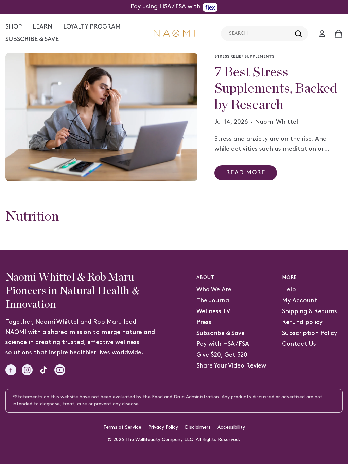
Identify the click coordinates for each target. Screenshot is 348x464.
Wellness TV (213, 311)
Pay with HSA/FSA (222, 344)
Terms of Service (122, 427)
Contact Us (299, 344)
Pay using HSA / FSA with (165, 7)
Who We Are (213, 290)
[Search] (298, 34)
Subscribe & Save (220, 333)
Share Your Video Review (231, 366)
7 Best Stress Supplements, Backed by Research (275, 89)
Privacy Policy (163, 427)
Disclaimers (198, 427)
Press (203, 322)
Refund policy (302, 322)
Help (289, 290)
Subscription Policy (309, 333)
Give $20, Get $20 (221, 355)
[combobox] (264, 33)
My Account (299, 301)
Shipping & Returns (309, 311)
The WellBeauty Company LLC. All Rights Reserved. (182, 439)
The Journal (213, 301)
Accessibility (231, 427)
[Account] (322, 34)
